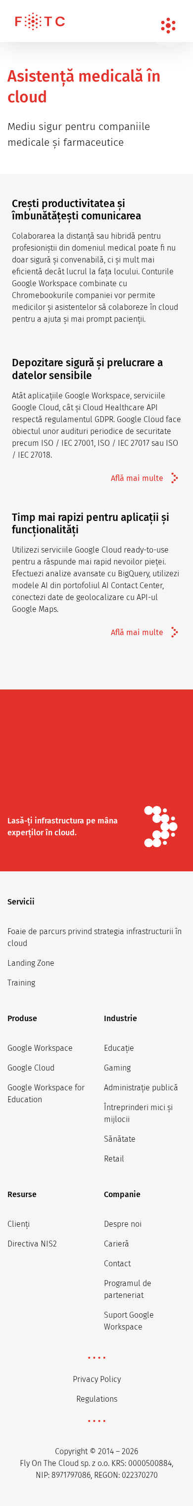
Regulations (96, 1399)
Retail (114, 1158)
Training (21, 983)
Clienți (18, 1224)
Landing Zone (30, 963)
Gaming (117, 1068)
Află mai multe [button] (137, 478)
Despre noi (123, 1224)
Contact (117, 1263)
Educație (119, 1048)
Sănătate (120, 1139)
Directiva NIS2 (32, 1243)
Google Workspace (40, 1048)
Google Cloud (30, 1068)
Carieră (116, 1243)
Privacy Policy (97, 1379)
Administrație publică (141, 1087)
